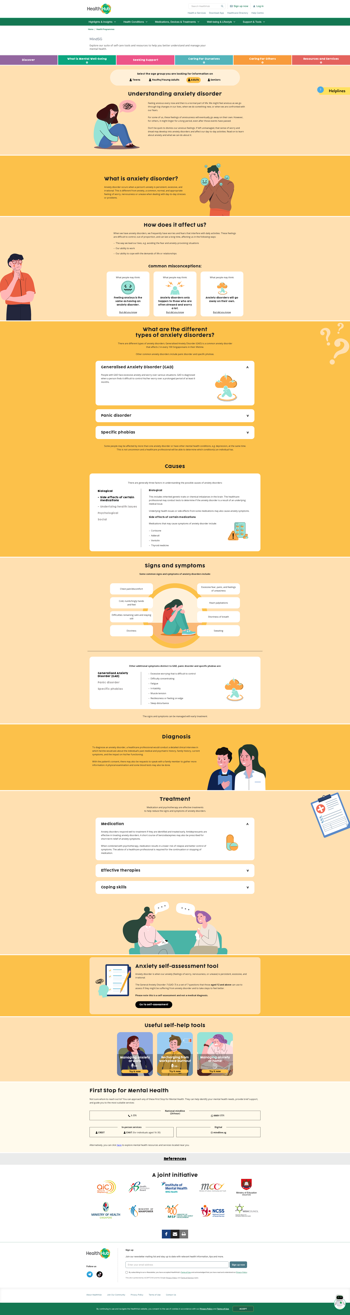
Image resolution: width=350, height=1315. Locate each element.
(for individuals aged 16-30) (143, 1132)
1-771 (133, 1115)
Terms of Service (187, 1278)
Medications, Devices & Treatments (175, 21)
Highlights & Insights (101, 21)
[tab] (175, 367)
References (175, 1159)
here (119, 1145)
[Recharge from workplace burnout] (175, 1054)
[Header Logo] (99, 9)
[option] (135, 1054)
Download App (216, 12)
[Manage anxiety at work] (135, 1054)
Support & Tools (252, 21)
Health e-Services (197, 12)
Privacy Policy (241, 1272)
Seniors (215, 80)
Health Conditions (133, 21)
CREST (101, 1132)
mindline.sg (219, 1132)
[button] (175, 367)
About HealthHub (94, 1295)
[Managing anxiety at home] (215, 1054)
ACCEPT (243, 1309)
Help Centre (257, 12)
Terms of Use (186, 1272)
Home (90, 29)
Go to (153, 1005)
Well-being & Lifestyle (219, 21)
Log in (260, 6)
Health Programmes (105, 29)
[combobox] (207, 6)
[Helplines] (333, 90)
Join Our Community (116, 1295)
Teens (136, 80)
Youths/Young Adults (165, 80)
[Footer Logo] (98, 1253)
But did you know (128, 312)
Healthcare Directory (237, 12)
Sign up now (241, 6)
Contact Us (171, 1295)
